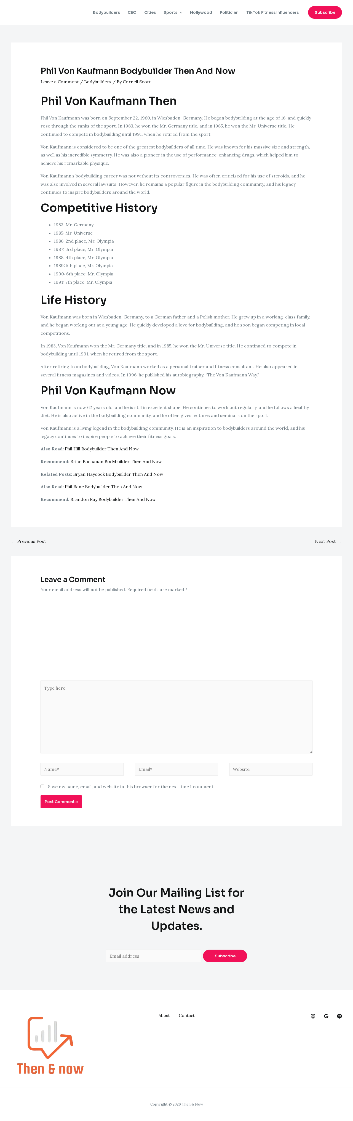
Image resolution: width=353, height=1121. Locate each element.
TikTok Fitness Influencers (272, 12)
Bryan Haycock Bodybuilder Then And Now (118, 474)
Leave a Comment (60, 81)
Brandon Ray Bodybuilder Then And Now (113, 499)
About (164, 1015)
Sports (170, 12)
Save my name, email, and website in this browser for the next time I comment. (131, 786)
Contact (187, 1015)
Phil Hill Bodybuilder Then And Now (102, 448)
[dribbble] (339, 1016)
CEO (132, 12)
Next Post (328, 541)
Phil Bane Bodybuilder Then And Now (103, 486)
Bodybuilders (106, 12)
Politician (229, 12)
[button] (325, 12)
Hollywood (201, 12)
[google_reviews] (326, 1016)
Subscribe (225, 955)
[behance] (313, 1016)
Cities (150, 12)
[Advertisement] (176, 639)
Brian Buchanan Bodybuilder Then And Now (116, 461)
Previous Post (29, 541)
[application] (179, 12)
